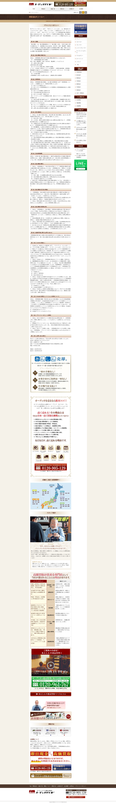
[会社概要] (81, 8)
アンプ (78, 38)
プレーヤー (79, 44)
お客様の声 (60, 786)
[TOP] (33, 8)
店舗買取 (78, 106)
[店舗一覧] (52, 8)
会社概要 (66, 786)
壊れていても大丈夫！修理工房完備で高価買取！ (81, 155)
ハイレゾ (78, 61)
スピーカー (79, 41)
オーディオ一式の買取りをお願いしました (81, 135)
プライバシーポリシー (80, 786)
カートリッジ (79, 58)
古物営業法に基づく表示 (80, 0)
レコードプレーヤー (81, 47)
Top (30, 786)
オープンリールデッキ (81, 51)
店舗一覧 (40, 786)
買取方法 (54, 786)
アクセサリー (79, 55)
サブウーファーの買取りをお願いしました (81, 129)
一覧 (77, 64)
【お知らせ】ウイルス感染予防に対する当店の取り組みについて (58, 21)
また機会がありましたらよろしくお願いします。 (81, 122)
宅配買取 (78, 103)
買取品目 (35, 786)
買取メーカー (47, 786)
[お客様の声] (71, 8)
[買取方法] (62, 8)
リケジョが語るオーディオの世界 (81, 149)
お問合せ (72, 786)
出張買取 (78, 100)
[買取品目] (43, 8)
